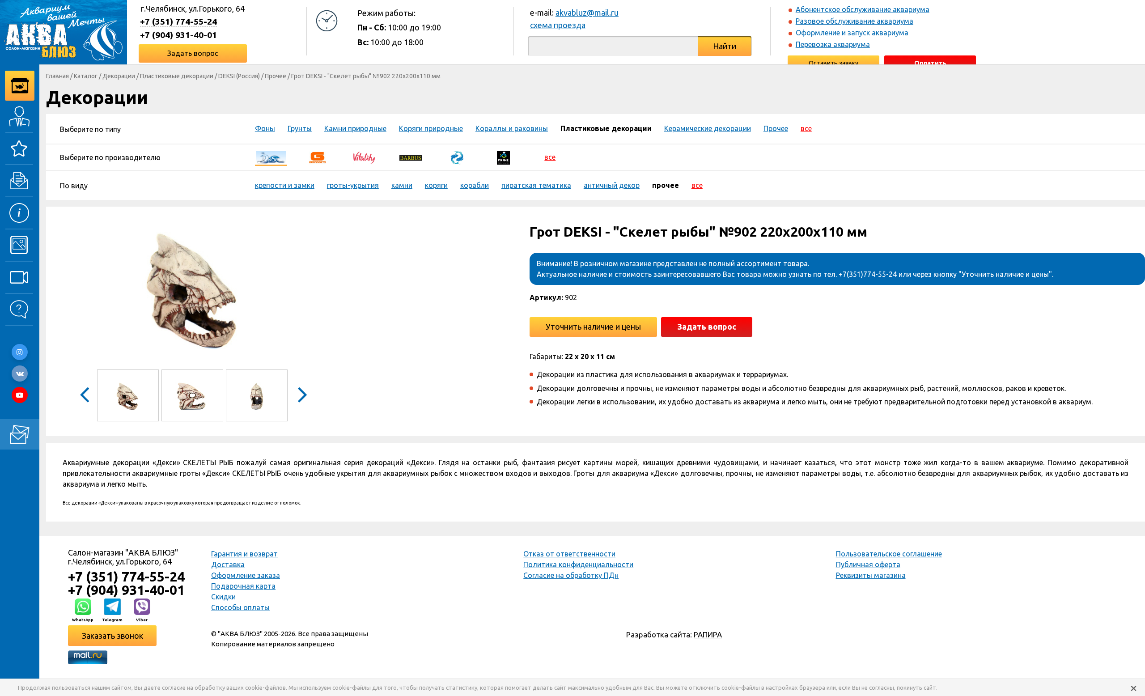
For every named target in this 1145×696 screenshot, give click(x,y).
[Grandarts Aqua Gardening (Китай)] (317, 157)
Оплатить (930, 63)
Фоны (265, 128)
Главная (57, 76)
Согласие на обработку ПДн (571, 575)
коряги (436, 185)
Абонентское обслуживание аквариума (862, 9)
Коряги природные (431, 128)
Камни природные (355, 128)
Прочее (275, 76)
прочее (665, 185)
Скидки (223, 597)
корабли (474, 185)
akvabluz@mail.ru (587, 12)
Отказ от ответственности (569, 554)
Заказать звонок (112, 635)
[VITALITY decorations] (364, 157)
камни (401, 185)
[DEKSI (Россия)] (271, 157)
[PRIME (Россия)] (504, 157)
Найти (724, 46)
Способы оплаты (240, 607)
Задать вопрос (192, 53)
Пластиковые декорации (176, 76)
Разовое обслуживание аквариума (854, 21)
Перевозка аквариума (833, 44)
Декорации (118, 76)
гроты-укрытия (353, 185)
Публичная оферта (868, 564)
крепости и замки (284, 185)
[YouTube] (20, 395)
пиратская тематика (536, 185)
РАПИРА (708, 634)
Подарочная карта (243, 586)
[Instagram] (20, 352)
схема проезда (557, 25)
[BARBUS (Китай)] (410, 157)
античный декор (612, 185)
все (806, 128)
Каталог (86, 76)
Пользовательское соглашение (889, 554)
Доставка (228, 564)
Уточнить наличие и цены (593, 326)
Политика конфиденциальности (578, 564)
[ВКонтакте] (20, 373)
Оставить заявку (833, 63)
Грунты (300, 128)
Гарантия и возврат (244, 554)
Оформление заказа (245, 575)
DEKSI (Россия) (239, 76)
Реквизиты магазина (871, 575)
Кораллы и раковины (511, 128)
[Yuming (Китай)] (457, 157)
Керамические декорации (707, 128)
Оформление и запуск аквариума (852, 33)
